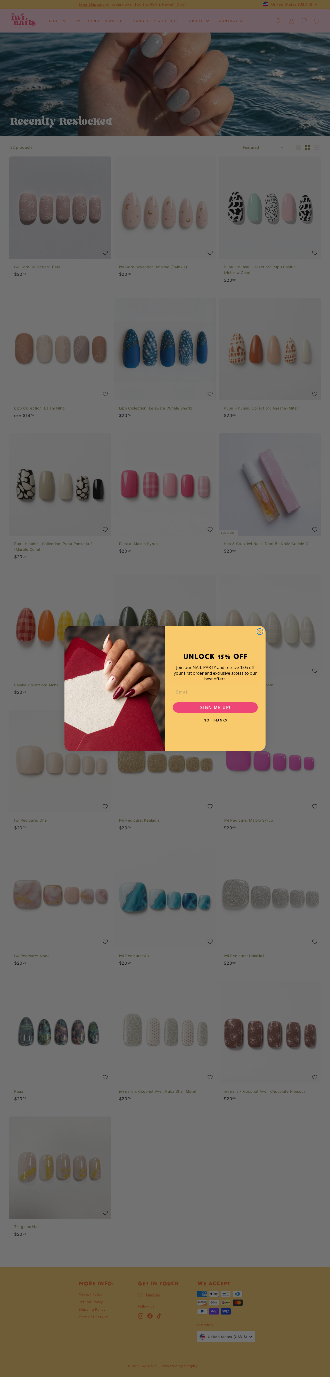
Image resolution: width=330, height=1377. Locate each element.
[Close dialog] (260, 631)
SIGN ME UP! (215, 707)
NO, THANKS (215, 720)
